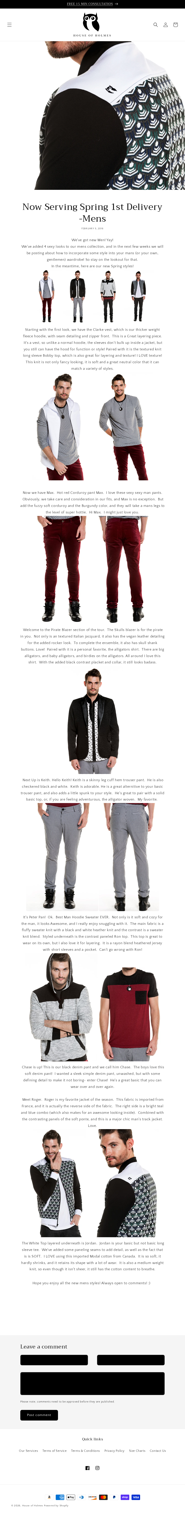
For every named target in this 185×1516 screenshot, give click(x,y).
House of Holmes (32, 1505)
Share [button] (29, 1298)
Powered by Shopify (56, 1505)
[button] (9, 25)
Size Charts (137, 1451)
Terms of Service (54, 1451)
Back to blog (95, 1318)
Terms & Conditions (85, 1451)
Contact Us (158, 1451)
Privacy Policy (114, 1451)
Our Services (28, 1451)
